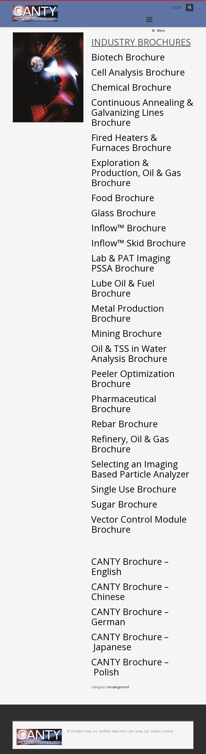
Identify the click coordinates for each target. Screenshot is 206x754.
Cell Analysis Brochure (138, 72)
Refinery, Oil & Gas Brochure (130, 444)
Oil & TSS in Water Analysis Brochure (129, 353)
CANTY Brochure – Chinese (130, 591)
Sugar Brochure (124, 504)
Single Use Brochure (133, 489)
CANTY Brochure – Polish (130, 667)
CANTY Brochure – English (130, 566)
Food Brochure (122, 198)
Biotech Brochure (128, 57)
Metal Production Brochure (127, 313)
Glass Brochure (123, 213)
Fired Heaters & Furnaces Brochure (131, 142)
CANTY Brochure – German (130, 617)
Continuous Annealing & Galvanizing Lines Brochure (142, 112)
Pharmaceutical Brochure (123, 404)
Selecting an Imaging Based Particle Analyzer (140, 469)
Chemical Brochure (131, 87)
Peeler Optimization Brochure (133, 378)
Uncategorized (118, 687)
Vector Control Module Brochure (139, 524)
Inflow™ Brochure (128, 228)
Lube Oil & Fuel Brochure (122, 288)
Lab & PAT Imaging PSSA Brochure (130, 263)
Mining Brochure (126, 333)
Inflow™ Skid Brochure (138, 243)
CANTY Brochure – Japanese (130, 642)
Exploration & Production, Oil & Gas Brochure (136, 172)
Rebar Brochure (124, 424)
